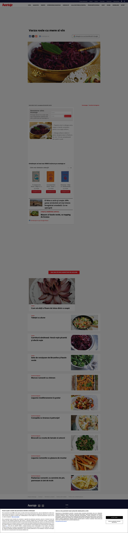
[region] (64, 521)
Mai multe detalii (15, 516)
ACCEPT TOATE (114, 517)
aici (7, 525)
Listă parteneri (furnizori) (61, 521)
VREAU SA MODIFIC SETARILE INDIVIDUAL (114, 522)
